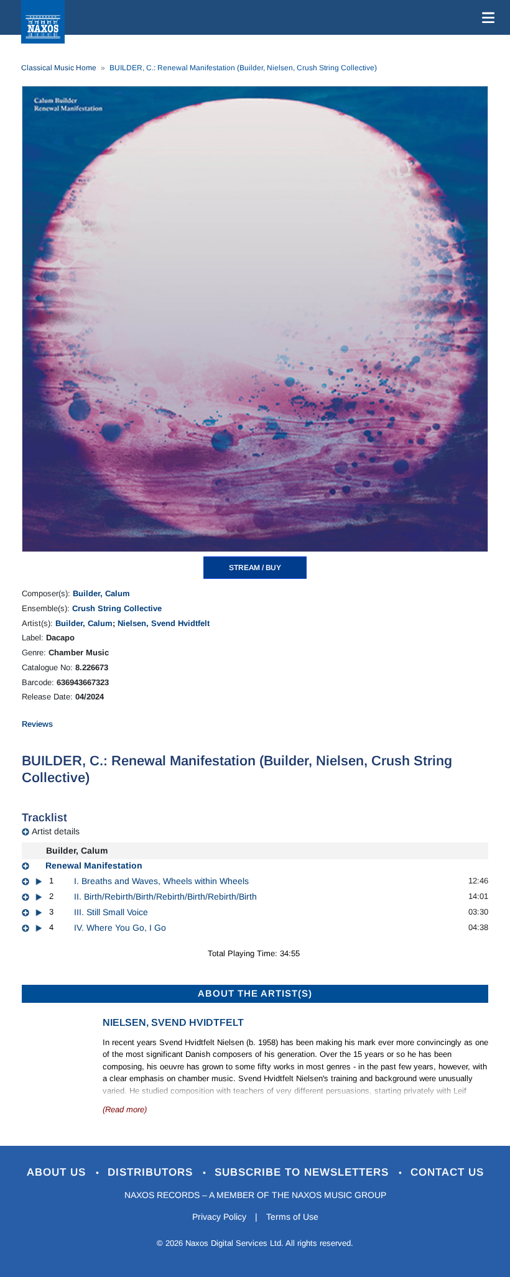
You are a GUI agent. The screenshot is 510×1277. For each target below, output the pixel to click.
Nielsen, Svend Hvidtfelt (164, 623)
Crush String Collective (117, 608)
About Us (58, 1172)
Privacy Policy (219, 1217)
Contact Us (447, 1172)
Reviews (37, 724)
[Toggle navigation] (485, 17)
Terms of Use (292, 1217)
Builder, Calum (101, 593)
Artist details (56, 831)
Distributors (152, 1172)
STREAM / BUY (255, 567)
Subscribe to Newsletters (303, 1172)
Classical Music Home (58, 67)
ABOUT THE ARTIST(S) (255, 993)
